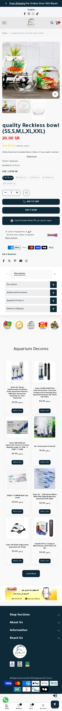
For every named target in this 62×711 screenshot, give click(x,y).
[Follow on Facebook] (24, 14)
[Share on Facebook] (3, 260)
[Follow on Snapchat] (33, 14)
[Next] (55, 274)
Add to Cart (17, 411)
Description (19, 274)
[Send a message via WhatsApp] (6, 700)
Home (4, 33)
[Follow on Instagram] (29, 14)
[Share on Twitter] (9, 260)
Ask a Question (9, 254)
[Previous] (7, 274)
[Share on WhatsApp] (26, 260)
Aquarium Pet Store (43, 678)
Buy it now (31, 210)
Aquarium (14, 161)
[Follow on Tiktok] (37, 14)
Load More (31, 573)
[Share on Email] (20, 260)
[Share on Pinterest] (15, 260)
